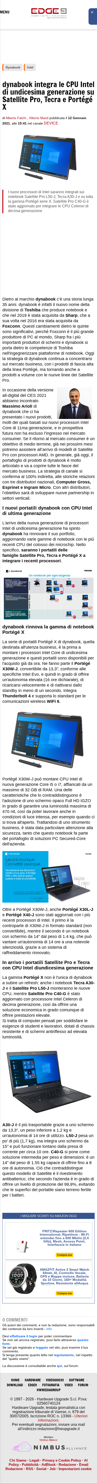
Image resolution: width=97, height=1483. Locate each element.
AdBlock (48, 1465)
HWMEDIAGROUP (49, 1389)
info (49, 1329)
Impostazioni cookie (75, 1469)
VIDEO (69, 1385)
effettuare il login (23, 1336)
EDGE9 (32, 1385)
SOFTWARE (76, 1380)
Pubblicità (30, 1465)
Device (51, 123)
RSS (29, 1469)
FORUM (83, 1385)
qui (59, 1366)
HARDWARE (33, 1380)
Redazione (67, 1465)
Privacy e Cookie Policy (61, 1460)
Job (52, 1469)
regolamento (64, 1355)
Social (41, 1469)
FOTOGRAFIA (50, 1385)
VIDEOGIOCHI (55, 1380)
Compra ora (64, 1255)
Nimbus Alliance (48, 1440)
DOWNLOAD (15, 1385)
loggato (42, 1347)
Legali (34, 1460)
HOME (15, 1380)
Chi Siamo (17, 1460)
